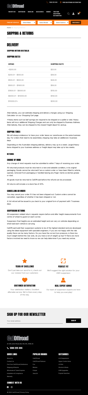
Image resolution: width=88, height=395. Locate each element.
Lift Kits (60, 364)
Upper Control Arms (64, 361)
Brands (48, 12)
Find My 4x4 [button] (12, 12)
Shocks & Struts (63, 367)
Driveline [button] (30, 12)
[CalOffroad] (15, 6)
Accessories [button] (40, 12)
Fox (34, 364)
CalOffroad (36, 358)
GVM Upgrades (63, 370)
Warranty (9, 376)
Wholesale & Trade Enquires (16, 370)
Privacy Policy (24, 392)
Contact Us (10, 361)
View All (35, 373)
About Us (10, 358)
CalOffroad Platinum (39, 361)
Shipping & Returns (13, 367)
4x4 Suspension (63, 358)
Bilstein (35, 367)
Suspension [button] (21, 12)
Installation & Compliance (15, 373)
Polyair (35, 370)
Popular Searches (64, 373)
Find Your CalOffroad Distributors (57, 14)
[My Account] (73, 13)
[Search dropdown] (68, 13)
